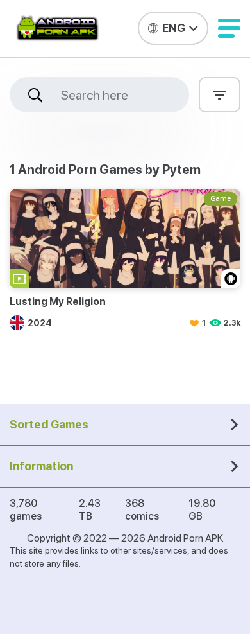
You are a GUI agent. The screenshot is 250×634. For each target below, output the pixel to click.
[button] (229, 28)
